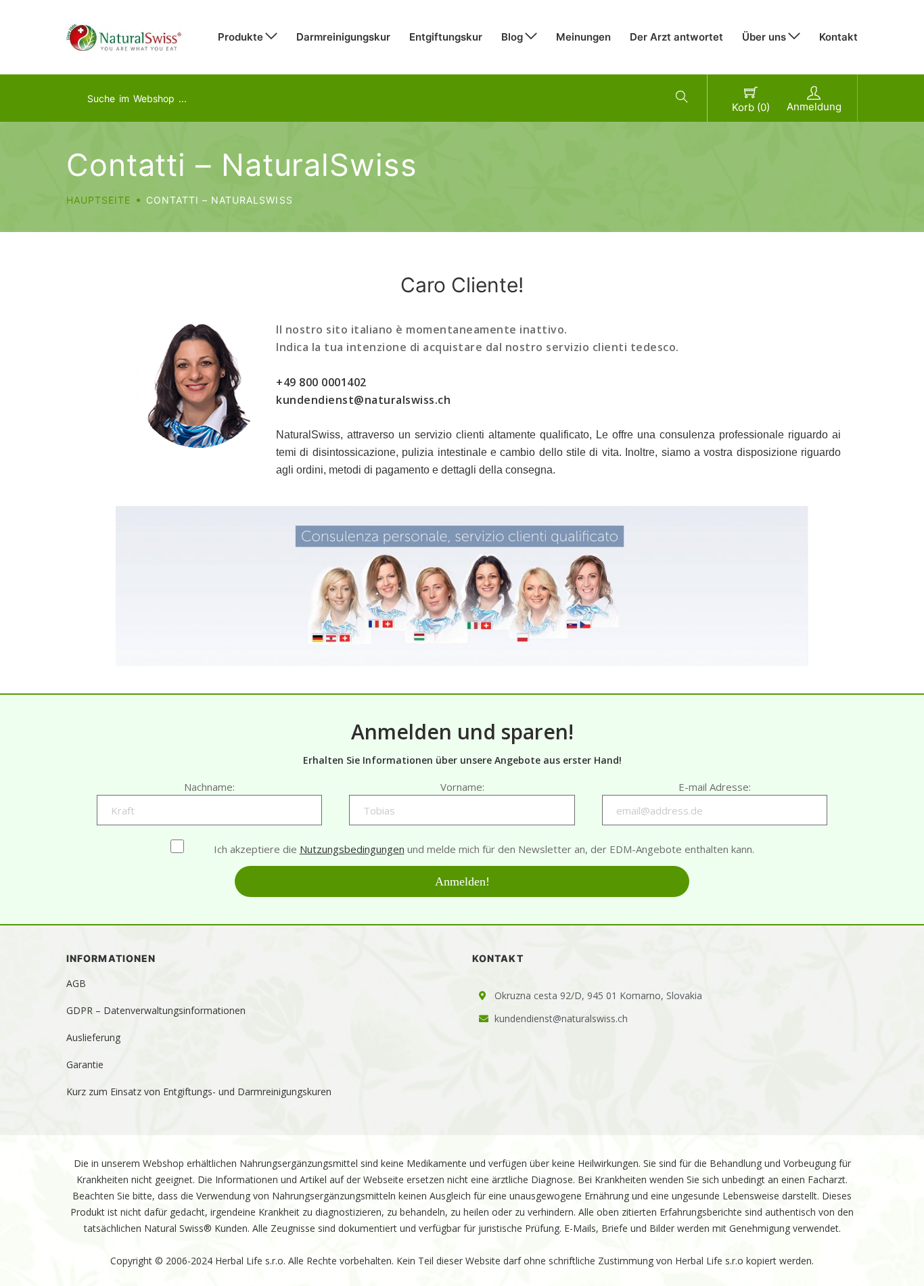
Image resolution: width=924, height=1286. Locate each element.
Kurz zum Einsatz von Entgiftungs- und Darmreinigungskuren (198, 1091)
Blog (512, 36)
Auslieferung (93, 1037)
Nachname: (209, 787)
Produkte (240, 36)
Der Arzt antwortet (676, 36)
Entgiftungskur (445, 36)
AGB (76, 983)
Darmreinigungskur (343, 36)
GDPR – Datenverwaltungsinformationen (156, 1010)
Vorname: (462, 787)
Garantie (84, 1064)
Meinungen (583, 36)
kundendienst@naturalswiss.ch (363, 399)
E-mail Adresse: (714, 787)
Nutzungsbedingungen (352, 849)
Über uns (764, 36)
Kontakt (838, 36)
